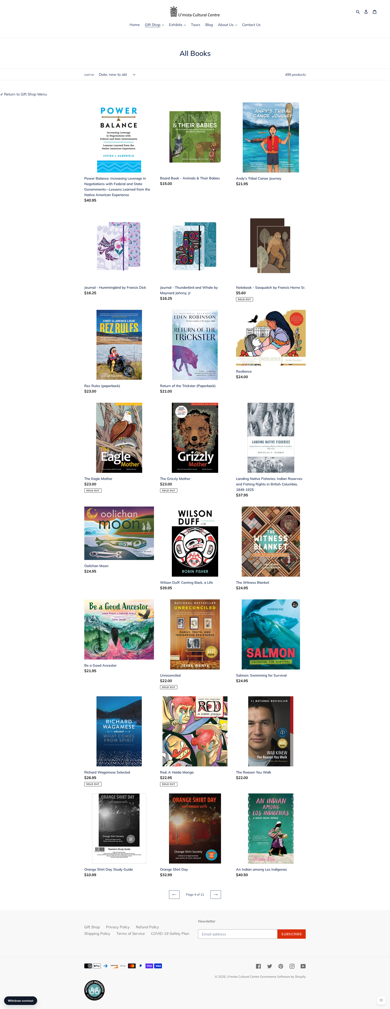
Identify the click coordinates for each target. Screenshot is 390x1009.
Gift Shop (92, 927)
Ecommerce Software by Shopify (283, 977)
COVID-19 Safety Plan (170, 933)
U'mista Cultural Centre (243, 977)
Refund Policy (147, 927)
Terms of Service (130, 933)
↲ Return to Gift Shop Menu (23, 94)
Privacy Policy (118, 927)
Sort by (89, 74)
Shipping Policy (97, 933)
